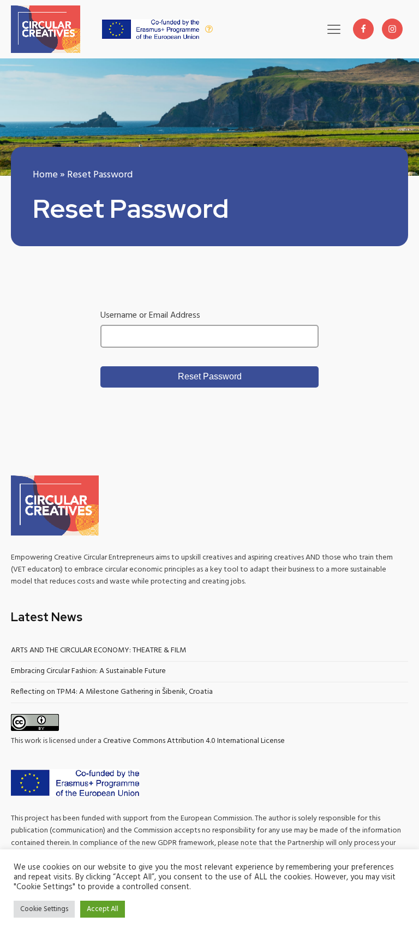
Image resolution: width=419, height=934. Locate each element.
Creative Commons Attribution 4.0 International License (194, 741)
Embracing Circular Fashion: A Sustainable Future (88, 671)
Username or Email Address (150, 316)
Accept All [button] (102, 909)
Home (45, 175)
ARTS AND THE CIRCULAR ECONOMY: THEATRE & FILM (98, 650)
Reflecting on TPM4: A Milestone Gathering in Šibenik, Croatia (112, 692)
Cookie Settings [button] (44, 909)
